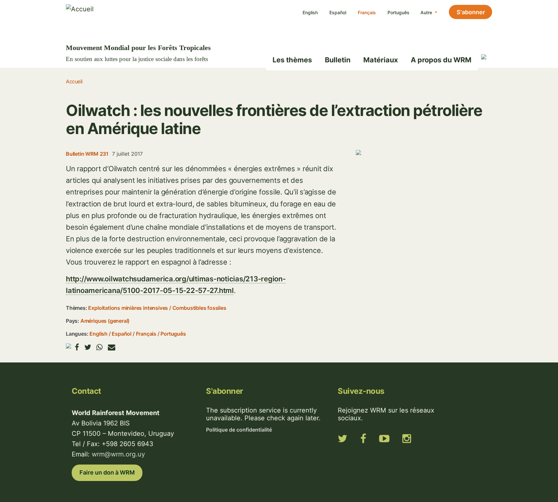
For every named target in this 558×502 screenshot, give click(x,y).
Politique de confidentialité (239, 429)
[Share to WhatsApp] (99, 347)
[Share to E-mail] (111, 347)
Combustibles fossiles (199, 308)
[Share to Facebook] (77, 347)
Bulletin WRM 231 (87, 154)
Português (398, 12)
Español (337, 12)
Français (367, 12)
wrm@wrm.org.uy (118, 454)
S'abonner (471, 12)
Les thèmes (292, 60)
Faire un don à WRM (107, 472)
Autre (426, 12)
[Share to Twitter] (87, 347)
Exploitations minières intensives (128, 308)
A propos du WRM (441, 60)
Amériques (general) (104, 321)
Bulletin (337, 60)
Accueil (74, 81)
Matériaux (380, 60)
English (310, 12)
